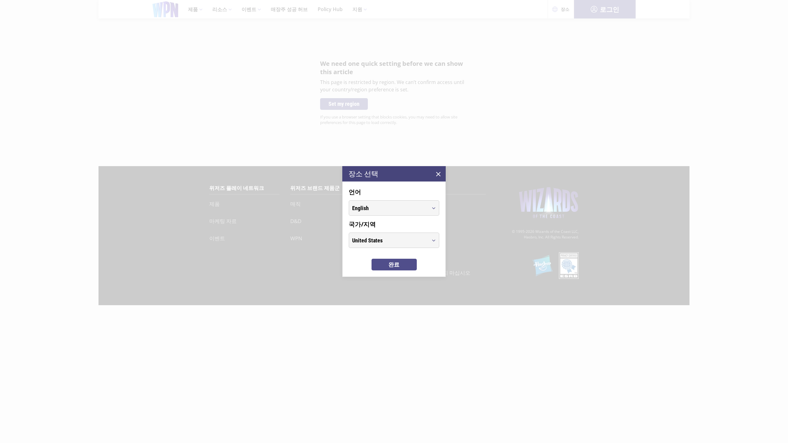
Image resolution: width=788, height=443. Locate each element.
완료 (394, 264)
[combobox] (388, 208)
